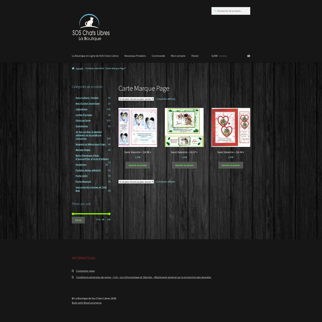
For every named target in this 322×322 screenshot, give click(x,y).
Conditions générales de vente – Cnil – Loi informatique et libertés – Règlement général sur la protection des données (143, 277)
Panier (195, 55)
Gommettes (82, 126)
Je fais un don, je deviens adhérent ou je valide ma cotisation (89, 135)
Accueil (79, 68)
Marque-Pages (83, 149)
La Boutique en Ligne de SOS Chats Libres (95, 55)
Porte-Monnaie (83, 181)
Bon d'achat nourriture (88, 103)
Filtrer (78, 220)
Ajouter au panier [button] (138, 165)
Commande (158, 55)
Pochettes (81, 164)
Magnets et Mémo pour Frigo (90, 144)
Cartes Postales (84, 114)
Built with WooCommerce (86, 302)
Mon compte (178, 55)
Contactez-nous (85, 270)
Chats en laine (83, 120)
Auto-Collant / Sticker (87, 97)
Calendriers (82, 109)
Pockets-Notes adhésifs (88, 170)
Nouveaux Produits (135, 55)
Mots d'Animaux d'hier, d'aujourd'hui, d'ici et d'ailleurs (92, 157)
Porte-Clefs (82, 175)
